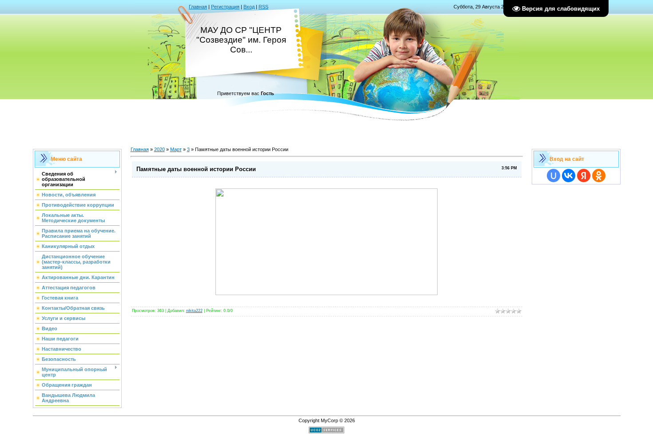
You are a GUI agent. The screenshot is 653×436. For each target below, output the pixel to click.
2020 (159, 149)
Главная (198, 6)
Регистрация (225, 6)
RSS (263, 6)
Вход (249, 6)
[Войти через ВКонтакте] (568, 175)
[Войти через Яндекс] (583, 175)
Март (176, 149)
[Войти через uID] (553, 175)
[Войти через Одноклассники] (598, 175)
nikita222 (194, 310)
